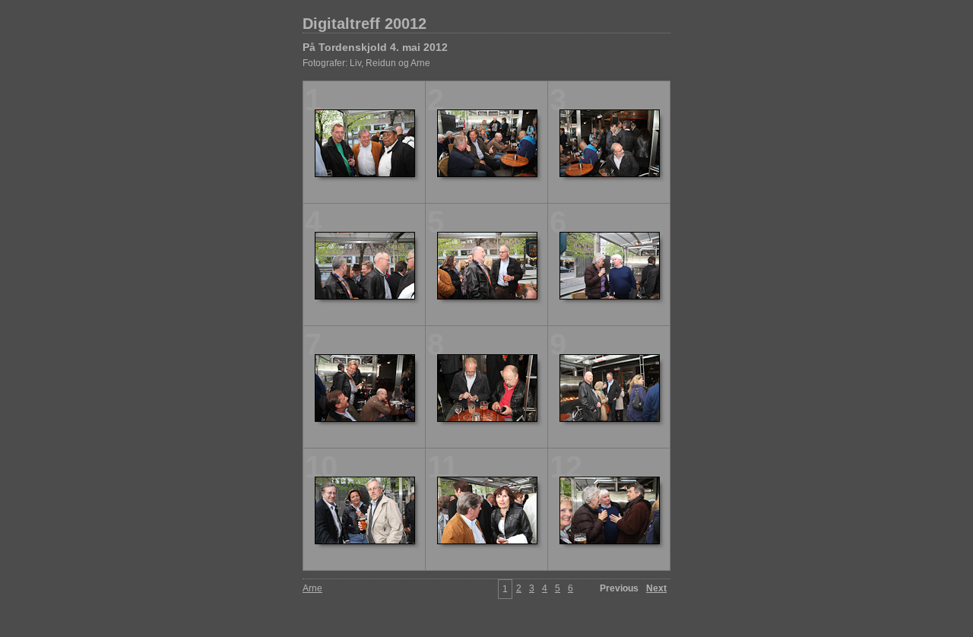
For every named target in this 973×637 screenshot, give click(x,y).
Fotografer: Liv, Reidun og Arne (366, 63)
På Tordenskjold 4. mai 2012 (375, 47)
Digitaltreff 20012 (364, 23)
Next (656, 588)
